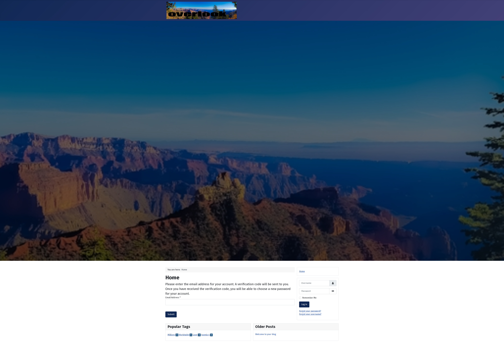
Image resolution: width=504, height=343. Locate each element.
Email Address (173, 297)
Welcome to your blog (265, 334)
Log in (304, 304)
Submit (171, 314)
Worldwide (184, 335)
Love (195, 335)
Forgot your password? (310, 311)
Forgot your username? (310, 314)
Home (302, 271)
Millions (171, 335)
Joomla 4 (205, 335)
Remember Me (309, 298)
